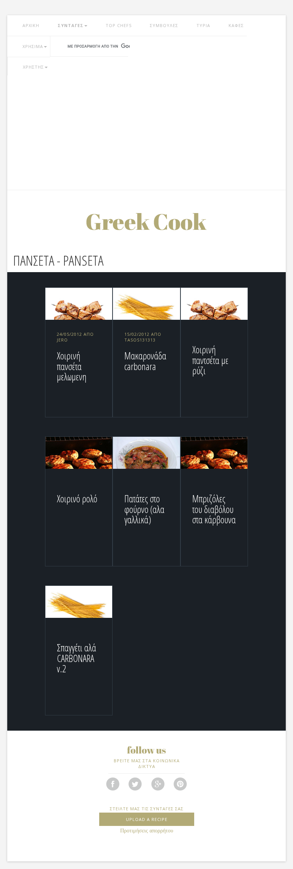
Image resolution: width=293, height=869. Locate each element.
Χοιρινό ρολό (77, 498)
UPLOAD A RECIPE (146, 819)
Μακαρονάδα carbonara (145, 361)
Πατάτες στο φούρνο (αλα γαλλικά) (144, 509)
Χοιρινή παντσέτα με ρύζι (210, 360)
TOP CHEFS (119, 25)
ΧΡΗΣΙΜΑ (33, 46)
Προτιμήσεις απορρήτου (146, 831)
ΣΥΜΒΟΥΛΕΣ (164, 25)
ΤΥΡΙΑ (203, 25)
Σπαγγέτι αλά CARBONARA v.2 (76, 658)
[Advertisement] (146, 132)
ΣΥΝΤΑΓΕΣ (71, 25)
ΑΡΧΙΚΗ (31, 25)
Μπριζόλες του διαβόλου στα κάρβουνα (214, 509)
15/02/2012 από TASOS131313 (142, 337)
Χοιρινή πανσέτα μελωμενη (72, 366)
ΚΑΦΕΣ (236, 25)
